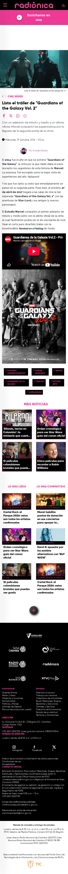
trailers (40, 381)
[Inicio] (34, 4)
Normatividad (8, 701)
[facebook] (4, 115)
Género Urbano (47, 543)
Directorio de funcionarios (48, 710)
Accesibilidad (9, 764)
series (8, 425)
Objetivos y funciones (12, 698)
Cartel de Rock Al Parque (17, 508)
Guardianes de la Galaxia (16, 382)
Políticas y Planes (10, 704)
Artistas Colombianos (50, 508)
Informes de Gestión (12, 707)
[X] (11, 115)
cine (42, 425)
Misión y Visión (9, 696)
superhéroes (35, 392)
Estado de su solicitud (47, 712)
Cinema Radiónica (40, 371)
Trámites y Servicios (45, 707)
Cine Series (15, 96)
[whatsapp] (18, 115)
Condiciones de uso (11, 762)
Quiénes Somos (9, 693)
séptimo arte (57, 382)
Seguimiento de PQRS (12, 791)
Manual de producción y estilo (16, 710)
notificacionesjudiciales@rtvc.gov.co (19, 805)
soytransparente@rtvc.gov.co (16, 813)
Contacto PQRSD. (11, 782)
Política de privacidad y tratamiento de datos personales (30, 759)
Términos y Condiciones (47, 715)
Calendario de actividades (49, 698)
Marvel (59, 370)
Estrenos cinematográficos (16, 371)
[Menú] (5, 5)
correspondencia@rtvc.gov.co (17, 780)
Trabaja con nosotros (46, 696)
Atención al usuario (45, 693)
